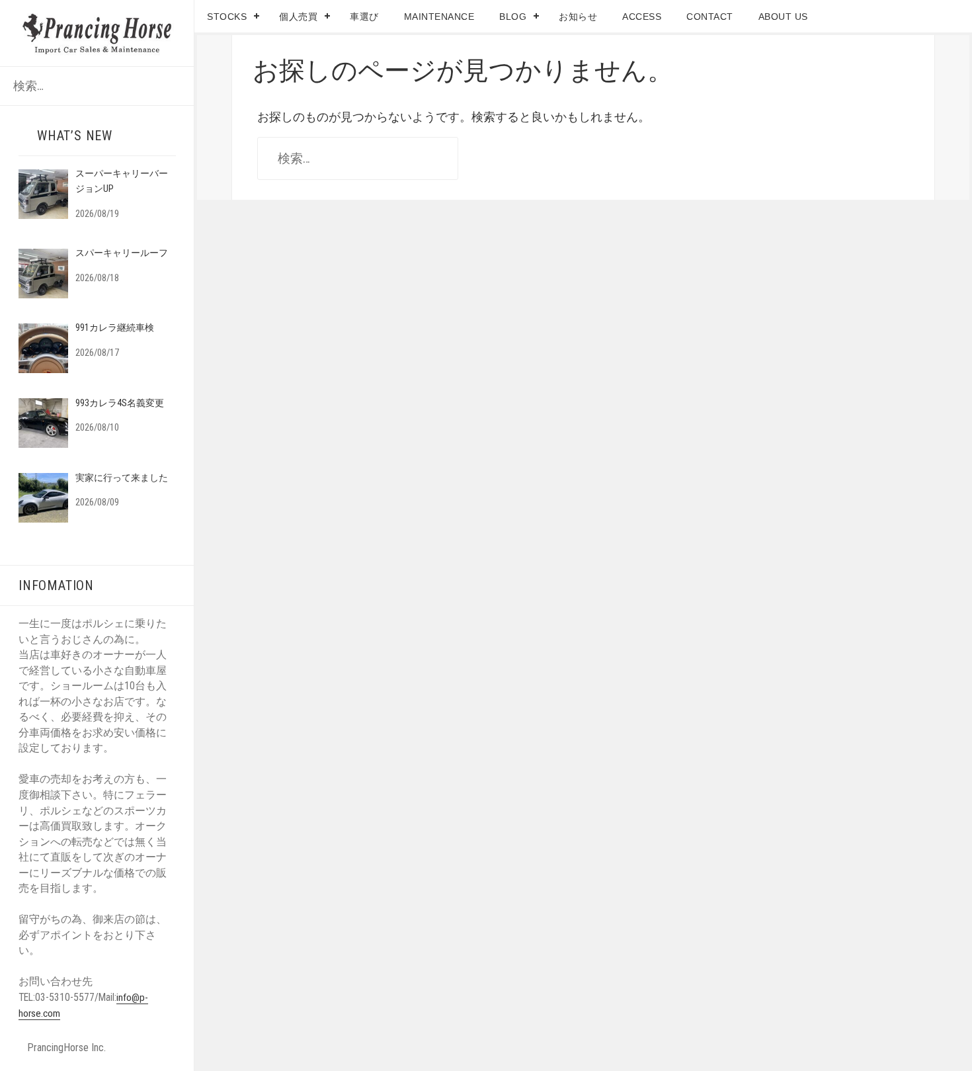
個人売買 (298, 16)
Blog (512, 16)
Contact (709, 16)
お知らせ (578, 16)
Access (641, 16)
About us (783, 16)
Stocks (227, 16)
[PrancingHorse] (97, 31)
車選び (364, 16)
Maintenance (439, 16)
